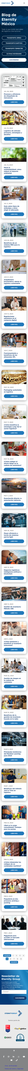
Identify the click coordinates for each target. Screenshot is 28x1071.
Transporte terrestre (14, 48)
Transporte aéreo (14, 38)
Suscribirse (14, 60)
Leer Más (14, 102)
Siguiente (14, 962)
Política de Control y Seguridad (14, 1068)
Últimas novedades (14, 53)
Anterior (7, 955)
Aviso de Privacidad (11, 1065)
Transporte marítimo (14, 43)
